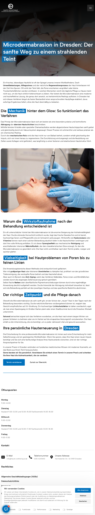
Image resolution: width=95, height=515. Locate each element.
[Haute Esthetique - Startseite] (10, 8)
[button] (6, 509)
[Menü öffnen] (90, 8)
